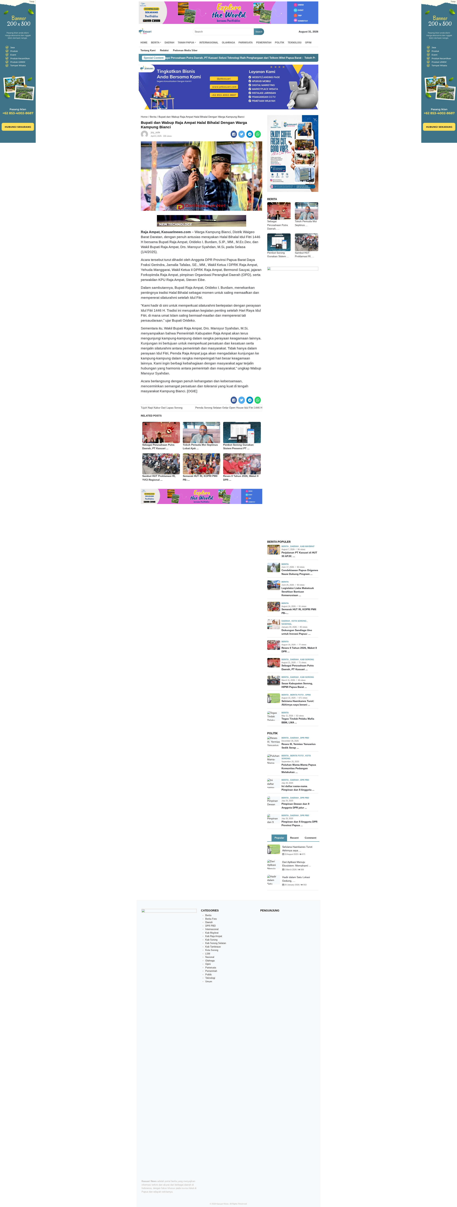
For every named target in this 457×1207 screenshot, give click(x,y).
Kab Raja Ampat (213, 936)
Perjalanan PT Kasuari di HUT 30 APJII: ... (299, 554)
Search (258, 32)
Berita (153, 116)
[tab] (279, 838)
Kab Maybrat (307, 546)
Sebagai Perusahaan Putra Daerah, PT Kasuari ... (298, 667)
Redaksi (164, 50)
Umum (208, 981)
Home (143, 42)
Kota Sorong (299, 621)
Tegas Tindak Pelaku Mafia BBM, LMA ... (298, 720)
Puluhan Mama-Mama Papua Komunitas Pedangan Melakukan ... (299, 768)
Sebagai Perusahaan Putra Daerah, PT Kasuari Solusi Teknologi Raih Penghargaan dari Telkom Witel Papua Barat (190, 57)
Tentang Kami (148, 50)
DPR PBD (304, 738)
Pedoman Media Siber (185, 50)
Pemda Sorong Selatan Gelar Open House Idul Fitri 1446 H (228, 407)
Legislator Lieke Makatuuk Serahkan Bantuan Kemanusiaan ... (298, 592)
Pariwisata (245, 42)
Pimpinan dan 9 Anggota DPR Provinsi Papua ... (299, 823)
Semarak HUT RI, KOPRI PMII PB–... (299, 611)
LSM (207, 953)
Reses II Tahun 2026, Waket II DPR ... (299, 650)
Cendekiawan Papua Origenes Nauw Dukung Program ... (300, 572)
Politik (279, 42)
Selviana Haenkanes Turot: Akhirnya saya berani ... (298, 703)
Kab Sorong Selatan (215, 943)
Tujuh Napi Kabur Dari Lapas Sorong (161, 407)
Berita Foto (297, 695)
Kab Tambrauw (213, 946)
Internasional (208, 42)
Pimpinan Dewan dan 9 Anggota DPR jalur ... (295, 806)
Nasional (287, 624)
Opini (308, 42)
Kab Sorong (307, 659)
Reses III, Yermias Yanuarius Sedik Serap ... (299, 746)
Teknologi (295, 42)
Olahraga (228, 42)
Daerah (169, 42)
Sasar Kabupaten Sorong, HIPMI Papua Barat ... (297, 685)
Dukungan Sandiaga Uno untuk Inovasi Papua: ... (297, 632)
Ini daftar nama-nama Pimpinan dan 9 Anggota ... (298, 788)
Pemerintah (263, 42)
